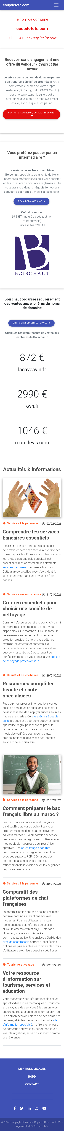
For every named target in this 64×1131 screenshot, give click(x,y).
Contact (32, 1084)
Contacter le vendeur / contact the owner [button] (31, 113)
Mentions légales (32, 1068)
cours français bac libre (35, 848)
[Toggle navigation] (56, 5)
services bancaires (14, 567)
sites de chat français (16, 942)
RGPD (32, 1076)
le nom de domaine (32, 19)
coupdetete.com (32, 28)
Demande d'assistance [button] (30, 201)
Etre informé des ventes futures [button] (30, 323)
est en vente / (32, 38)
